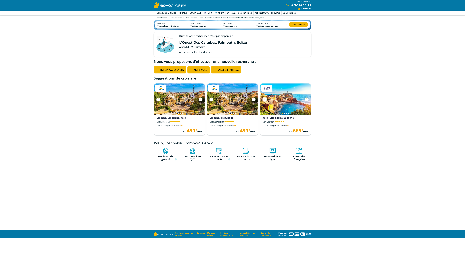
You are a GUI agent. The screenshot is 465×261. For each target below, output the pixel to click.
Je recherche (298, 24)
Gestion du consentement (267, 234)
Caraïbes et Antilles (228, 70)
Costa (221, 13)
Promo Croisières (162, 18)
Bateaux (231, 13)
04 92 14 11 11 (300, 5)
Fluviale (275, 13)
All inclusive (262, 13)
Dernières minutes (166, 13)
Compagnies (289, 13)
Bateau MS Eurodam (228, 18)
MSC (210, 13)
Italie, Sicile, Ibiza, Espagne (278, 117)
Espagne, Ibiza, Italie (221, 117)
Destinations (245, 13)
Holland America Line (172, 70)
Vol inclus (195, 13)
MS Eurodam (200, 70)
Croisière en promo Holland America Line (205, 18)
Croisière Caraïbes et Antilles (180, 18)
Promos (183, 13)
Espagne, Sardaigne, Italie (171, 117)
